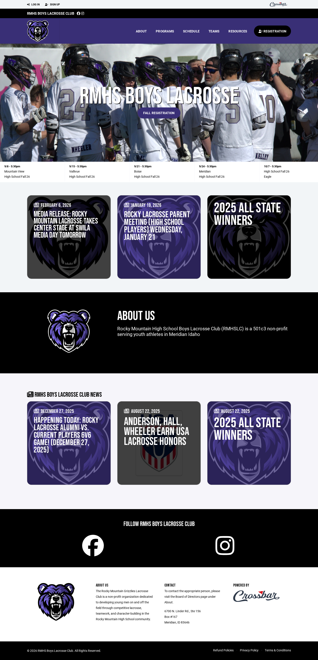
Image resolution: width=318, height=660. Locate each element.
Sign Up (54, 4)
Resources (237, 31)
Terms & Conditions (278, 650)
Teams (214, 31)
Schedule (191, 31)
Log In (35, 4)
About (141, 31)
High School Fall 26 (17, 176)
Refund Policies (223, 650)
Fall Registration (159, 113)
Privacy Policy (249, 650)
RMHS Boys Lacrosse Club (50, 13)
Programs (165, 31)
